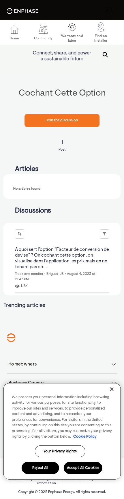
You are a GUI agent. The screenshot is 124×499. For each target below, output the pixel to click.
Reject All (40, 468)
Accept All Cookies (83, 468)
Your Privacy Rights (60, 451)
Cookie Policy (85, 436)
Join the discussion (62, 120)
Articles (26, 169)
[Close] (111, 389)
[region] (62, 431)
